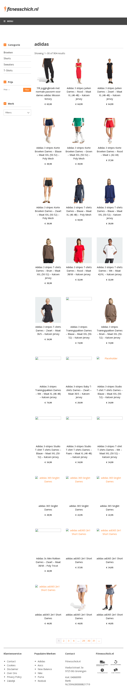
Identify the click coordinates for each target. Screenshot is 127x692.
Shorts (7, 58)
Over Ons (12, 673)
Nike (40, 673)
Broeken (8, 52)
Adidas (41, 661)
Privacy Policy (14, 676)
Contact (11, 661)
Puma (41, 676)
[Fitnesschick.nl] (22, 7)
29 (83, 640)
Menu (10, 21)
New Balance (45, 669)
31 (94, 640)
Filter (27, 89)
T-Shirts (8, 70)
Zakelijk (11, 680)
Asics (40, 665)
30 (88, 640)
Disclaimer (12, 669)
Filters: (8, 112)
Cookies (11, 665)
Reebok (42, 680)
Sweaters (9, 64)
